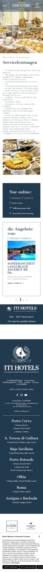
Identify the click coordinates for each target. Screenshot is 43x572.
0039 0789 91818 (12, 403)
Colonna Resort (21, 425)
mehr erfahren (15, 283)
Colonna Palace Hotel (21, 492)
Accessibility (21, 384)
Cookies (27, 382)
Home (5, 57)
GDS (20, 382)
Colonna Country (21, 432)
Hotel (12, 57)
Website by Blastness (21, 411)
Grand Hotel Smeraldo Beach (21, 453)
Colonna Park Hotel (21, 428)
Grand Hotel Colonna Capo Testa (21, 442)
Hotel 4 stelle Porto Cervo (21, 389)
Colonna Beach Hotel (22, 464)
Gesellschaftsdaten (15, 380)
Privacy (35, 382)
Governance (29, 380)
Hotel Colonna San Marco (22, 470)
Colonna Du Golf (21, 467)
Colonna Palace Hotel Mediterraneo (21, 481)
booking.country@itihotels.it (29, 403)
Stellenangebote (9, 382)
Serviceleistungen (23, 57)
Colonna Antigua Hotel (21, 502)
